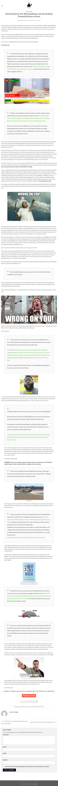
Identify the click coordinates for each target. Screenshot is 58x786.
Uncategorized (29, 11)
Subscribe (36, 781)
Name (5, 747)
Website (5, 760)
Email (5, 753)
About (31, 781)
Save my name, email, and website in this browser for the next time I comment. (27, 766)
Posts (24, 781)
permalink (41, 706)
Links (27, 781)
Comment (6, 734)
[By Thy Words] (29, 5)
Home (20, 781)
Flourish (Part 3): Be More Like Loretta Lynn (42, 722)
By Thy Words (36, 20)
